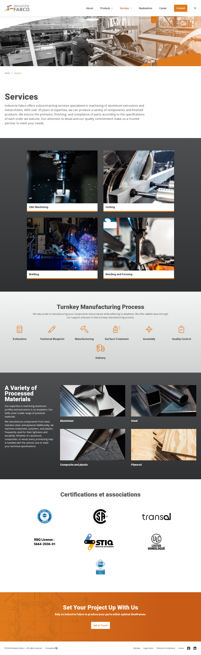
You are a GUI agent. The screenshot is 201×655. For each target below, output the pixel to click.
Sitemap (136, 648)
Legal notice (148, 648)
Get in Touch (100, 625)
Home (7, 73)
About (89, 8)
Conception (50, 648)
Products (105, 8)
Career (163, 8)
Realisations (145, 8)
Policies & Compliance (166, 648)
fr (195, 8)
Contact (180, 8)
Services (124, 8)
